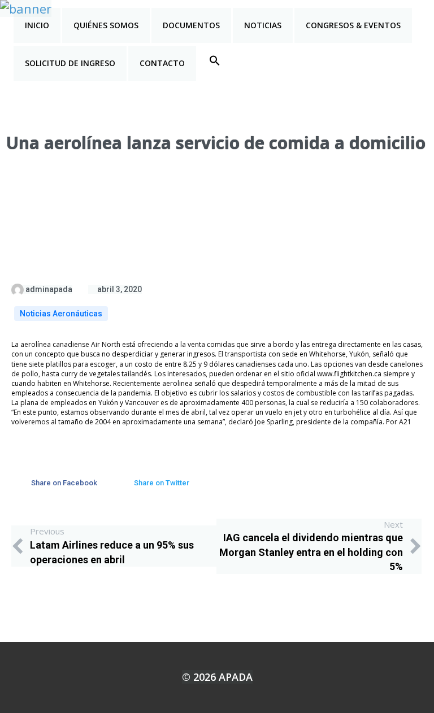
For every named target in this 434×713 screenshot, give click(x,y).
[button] (215, 60)
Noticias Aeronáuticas (61, 313)
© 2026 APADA (217, 677)
